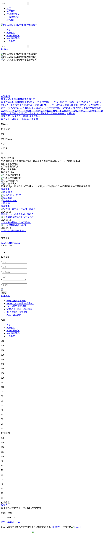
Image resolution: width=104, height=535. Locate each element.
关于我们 (10, 33)
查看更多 (71, 113)
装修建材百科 (13, 38)
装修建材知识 (13, 35)
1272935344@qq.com (10, 243)
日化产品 (16, 195)
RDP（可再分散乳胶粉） (18, 312)
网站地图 (56, 527)
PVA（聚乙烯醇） (15, 315)
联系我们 (10, 41)
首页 (8, 30)
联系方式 (5, 505)
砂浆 (10, 198)
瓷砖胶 (13, 200)
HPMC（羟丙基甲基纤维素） (20, 303)
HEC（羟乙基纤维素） (17, 306)
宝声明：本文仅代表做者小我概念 (17, 214)
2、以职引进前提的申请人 (13, 230)
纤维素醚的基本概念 (16, 300)
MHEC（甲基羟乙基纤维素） (20, 309)
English (4, 49)
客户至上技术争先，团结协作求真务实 (19, 119)
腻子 (10, 192)
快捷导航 (5, 295)
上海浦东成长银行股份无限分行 (16, 222)
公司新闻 (5, 203)
